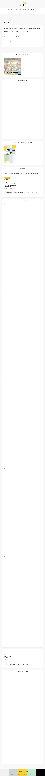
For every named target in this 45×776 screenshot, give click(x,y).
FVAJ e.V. (4, 9)
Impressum (26, 771)
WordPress (33, 774)
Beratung (8, 9)
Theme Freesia (23, 774)
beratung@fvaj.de (15, 661)
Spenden (31, 12)
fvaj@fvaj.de (6, 659)
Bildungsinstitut (14, 12)
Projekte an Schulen (19, 9)
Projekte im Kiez (32, 9)
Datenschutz (19, 771)
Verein (24, 12)
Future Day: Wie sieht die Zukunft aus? (33, 41)
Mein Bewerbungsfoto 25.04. (9, 41)
